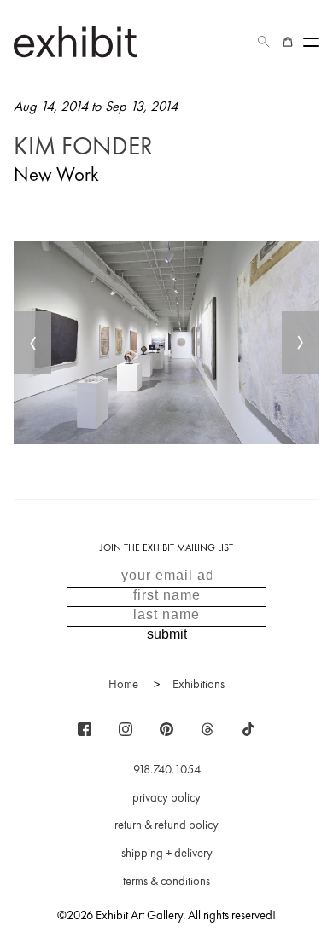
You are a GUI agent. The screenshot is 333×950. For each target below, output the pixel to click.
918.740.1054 (167, 769)
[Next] (300, 342)
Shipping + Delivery (167, 852)
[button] (263, 41)
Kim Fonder (83, 146)
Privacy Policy (166, 797)
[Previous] (32, 342)
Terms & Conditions (166, 881)
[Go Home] (75, 41)
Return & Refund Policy (166, 824)
